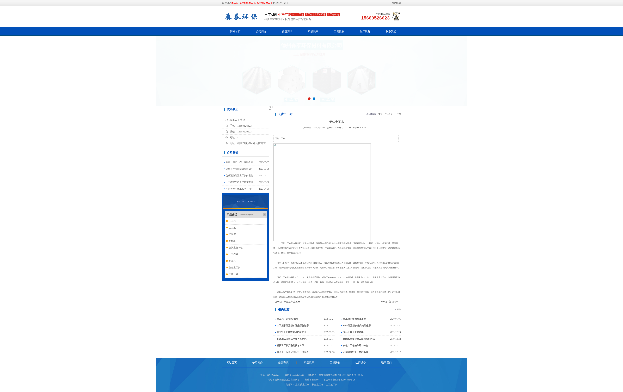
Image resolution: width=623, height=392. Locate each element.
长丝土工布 (319, 384)
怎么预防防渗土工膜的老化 (239, 175)
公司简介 (261, 31)
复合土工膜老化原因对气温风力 (293, 352)
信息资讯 (287, 31)
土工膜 (232, 227)
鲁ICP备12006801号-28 (344, 380)
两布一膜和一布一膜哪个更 (239, 162)
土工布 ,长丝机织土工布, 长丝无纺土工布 (252, 3)
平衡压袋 (233, 274)
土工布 (232, 221)
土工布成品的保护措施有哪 (239, 182)
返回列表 (393, 301)
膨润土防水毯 (236, 247)
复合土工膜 (234, 267)
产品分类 (240, 214)
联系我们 (391, 31)
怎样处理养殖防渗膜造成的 (239, 169)
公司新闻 (232, 152)
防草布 (232, 261)
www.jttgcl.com (319, 127)
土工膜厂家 (331, 384)
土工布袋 (233, 254)
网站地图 (396, 3)
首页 (380, 114)
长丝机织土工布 (292, 301)
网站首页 (235, 31)
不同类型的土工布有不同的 (239, 189)
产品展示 (313, 31)
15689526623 (298, 375)
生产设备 (365, 31)
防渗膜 (232, 234)
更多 (399, 309)
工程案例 (339, 31)
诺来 (360, 375)
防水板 (232, 241)
